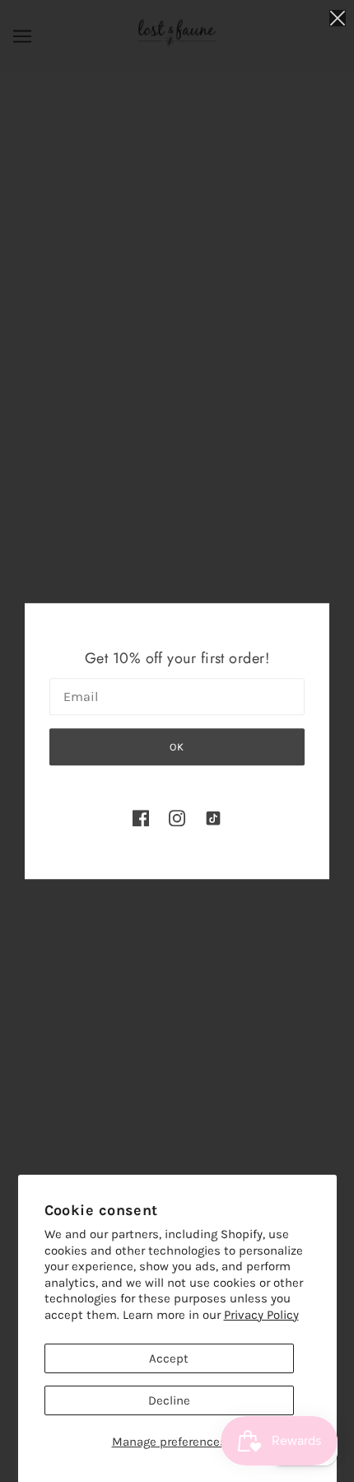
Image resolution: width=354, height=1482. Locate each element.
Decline (169, 1400)
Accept (169, 1358)
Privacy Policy (261, 1314)
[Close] (337, 17)
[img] (141, 817)
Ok (177, 747)
